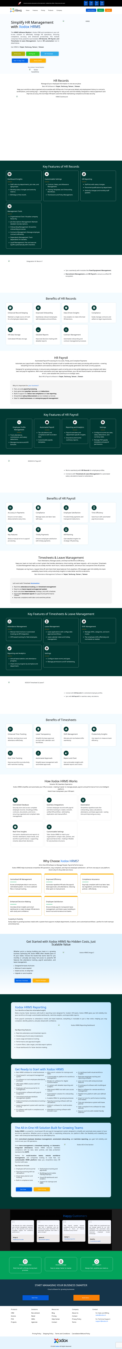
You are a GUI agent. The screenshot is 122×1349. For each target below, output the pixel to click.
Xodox (57, 1346)
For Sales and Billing (102, 1313)
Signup (108, 10)
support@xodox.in (102, 1321)
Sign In (100, 10)
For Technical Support (103, 1319)
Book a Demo (91, 10)
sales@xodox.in (101, 1315)
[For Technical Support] (93, 1320)
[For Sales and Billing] (93, 1314)
